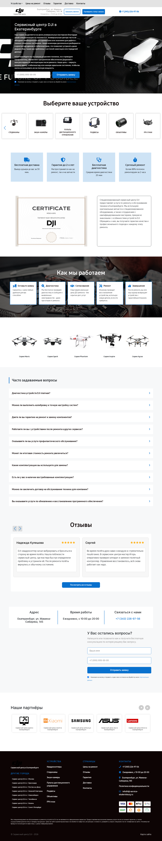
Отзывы (46, 3)
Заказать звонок (72, 12)
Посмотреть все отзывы (81, 585)
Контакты (80, 3)
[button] (157, 128)
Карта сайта (145, 834)
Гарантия (57, 3)
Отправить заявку (66, 74)
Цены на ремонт (33, 3)
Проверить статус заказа (94, 12)
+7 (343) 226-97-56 (128, 618)
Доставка (69, 3)
